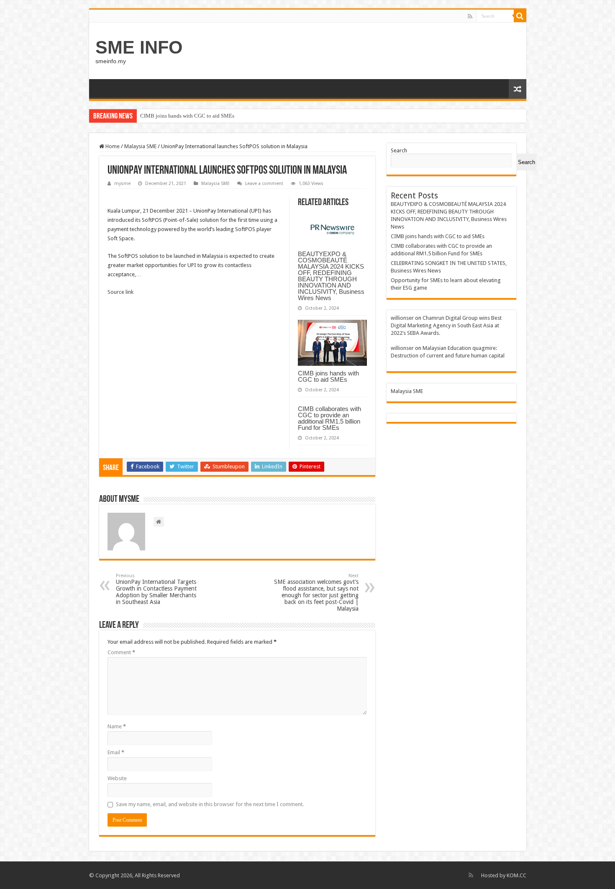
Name (117, 726)
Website (117, 778)
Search (399, 150)
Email (116, 752)
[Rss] (470, 16)
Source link (120, 292)
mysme (122, 183)
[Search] (520, 16)
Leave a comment (264, 183)
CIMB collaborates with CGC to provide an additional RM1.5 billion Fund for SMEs (329, 418)
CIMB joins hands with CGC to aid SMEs (187, 116)
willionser (402, 318)
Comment (121, 652)
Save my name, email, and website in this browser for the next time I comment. (210, 804)
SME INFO (138, 47)
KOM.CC (516, 875)
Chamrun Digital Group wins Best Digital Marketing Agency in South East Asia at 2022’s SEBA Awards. (446, 325)
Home (112, 146)
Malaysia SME (140, 146)
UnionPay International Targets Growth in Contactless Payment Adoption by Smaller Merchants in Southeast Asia (156, 589)
